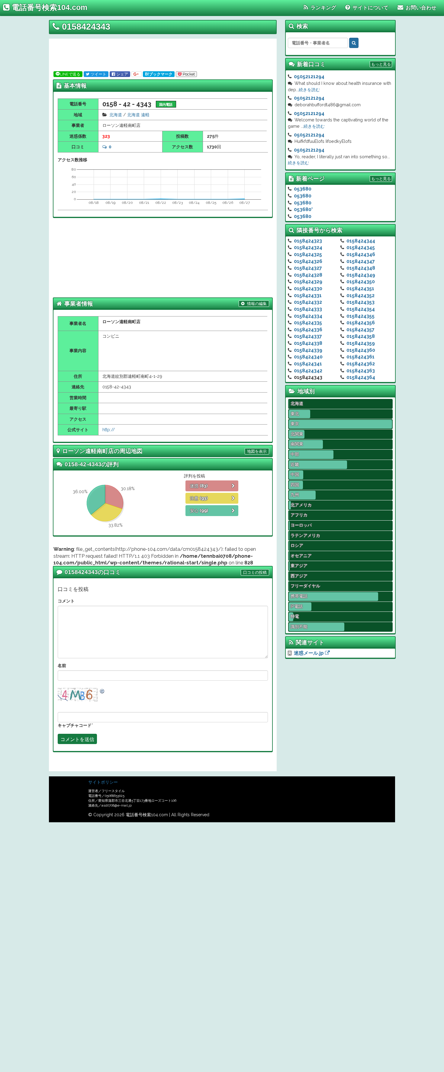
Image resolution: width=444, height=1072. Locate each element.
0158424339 (308, 350)
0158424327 (308, 268)
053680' (303, 209)
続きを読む (309, 89)
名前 (62, 665)
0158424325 (308, 254)
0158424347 (360, 261)
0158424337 (308, 336)
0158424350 (360, 281)
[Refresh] (102, 690)
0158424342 (308, 371)
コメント (66, 600)
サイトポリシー (103, 782)
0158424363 (360, 371)
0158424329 (308, 281)
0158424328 (308, 275)
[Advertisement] (160, 54)
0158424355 (360, 316)
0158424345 (360, 247)
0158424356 (360, 323)
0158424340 (308, 357)
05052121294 (309, 76)
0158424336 (308, 329)
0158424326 (308, 261)
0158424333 (308, 309)
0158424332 (308, 302)
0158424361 (360, 357)
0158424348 (360, 268)
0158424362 (360, 364)
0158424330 (308, 288)
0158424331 (308, 295)
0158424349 (360, 275)
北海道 (115, 114)
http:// (108, 429)
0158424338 (308, 343)
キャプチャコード (75, 725)
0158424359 (360, 343)
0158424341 (308, 364)
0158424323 (308, 241)
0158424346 (360, 254)
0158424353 (360, 302)
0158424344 (360, 241)
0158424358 (360, 336)
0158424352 (360, 295)
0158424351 (360, 288)
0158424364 (360, 377)
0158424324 (308, 247)
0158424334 (308, 316)
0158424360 (360, 350)
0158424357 (360, 329)
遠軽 (145, 114)
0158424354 (360, 309)
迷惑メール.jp (309, 653)
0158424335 (308, 323)
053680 (302, 189)
